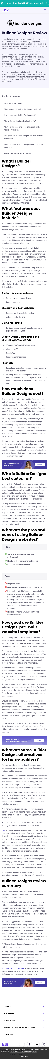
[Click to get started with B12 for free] (24, 982)
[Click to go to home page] (12, 10)
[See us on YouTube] (37, 1044)
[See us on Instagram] (44, 1044)
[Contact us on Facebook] (29, 1044)
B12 (3, 830)
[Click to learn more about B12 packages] (24, 464)
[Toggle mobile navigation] (45, 10)
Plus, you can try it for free (13, 968)
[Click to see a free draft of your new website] (24, 740)
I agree (24, 1057)
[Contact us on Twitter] (22, 1044)
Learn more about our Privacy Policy (23, 1052)
